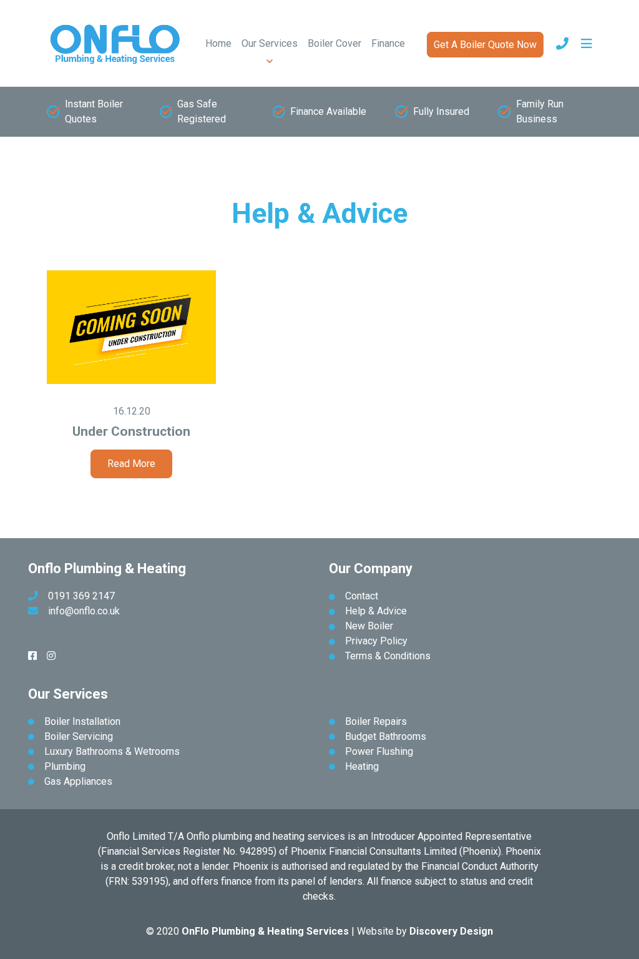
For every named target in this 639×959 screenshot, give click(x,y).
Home (218, 43)
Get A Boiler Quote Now (485, 45)
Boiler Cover (334, 43)
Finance (388, 43)
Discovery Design (451, 931)
